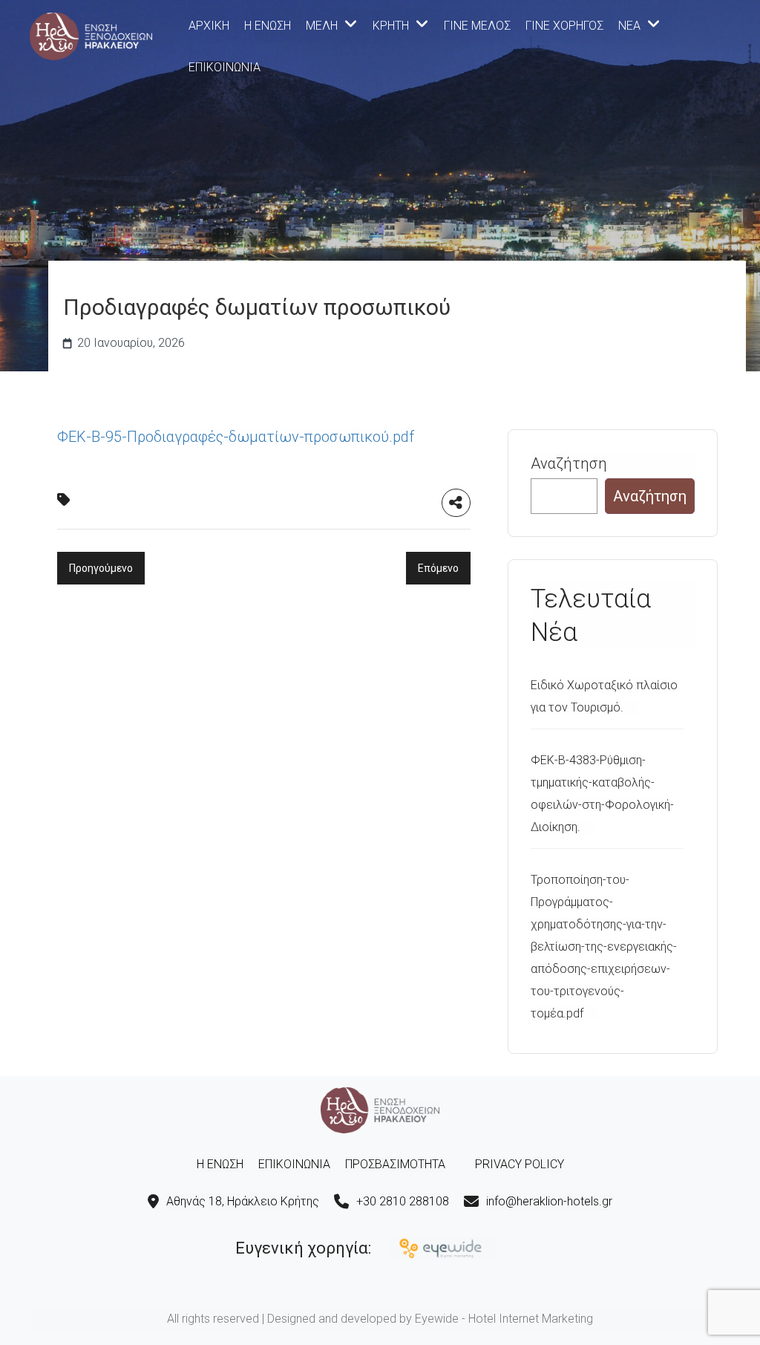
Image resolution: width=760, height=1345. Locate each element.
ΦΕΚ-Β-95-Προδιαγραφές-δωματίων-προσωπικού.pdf (235, 437)
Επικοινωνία (225, 67)
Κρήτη (391, 26)
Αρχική (209, 26)
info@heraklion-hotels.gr (549, 1201)
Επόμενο (438, 568)
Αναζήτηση (569, 463)
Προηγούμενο (101, 568)
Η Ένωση (267, 26)
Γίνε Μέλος (477, 26)
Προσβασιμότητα (395, 1164)
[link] (91, 35)
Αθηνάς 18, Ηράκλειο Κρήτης (242, 1201)
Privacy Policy (519, 1164)
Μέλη (322, 26)
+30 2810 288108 (402, 1201)
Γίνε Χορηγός (564, 26)
